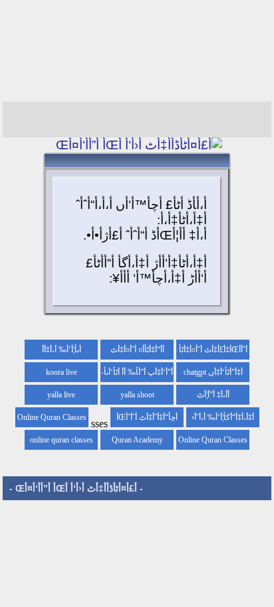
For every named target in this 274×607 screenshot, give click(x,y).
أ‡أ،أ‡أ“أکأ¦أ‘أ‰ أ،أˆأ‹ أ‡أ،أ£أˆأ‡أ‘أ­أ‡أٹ (223, 420)
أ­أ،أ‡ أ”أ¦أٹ (213, 394)
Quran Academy (137, 439)
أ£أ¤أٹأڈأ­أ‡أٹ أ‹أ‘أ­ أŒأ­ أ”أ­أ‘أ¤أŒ (76, 488)
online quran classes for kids (61, 442)
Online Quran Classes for (51, 420)
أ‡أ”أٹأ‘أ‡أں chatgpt (213, 372)
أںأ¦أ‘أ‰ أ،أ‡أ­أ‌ (61, 349)
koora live (61, 372)
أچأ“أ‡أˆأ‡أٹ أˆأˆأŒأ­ (147, 417)
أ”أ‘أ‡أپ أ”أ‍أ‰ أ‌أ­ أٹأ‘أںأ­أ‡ (138, 375)
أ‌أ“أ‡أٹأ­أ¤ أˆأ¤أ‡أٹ (137, 349)
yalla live (61, 394)
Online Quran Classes (212, 439)
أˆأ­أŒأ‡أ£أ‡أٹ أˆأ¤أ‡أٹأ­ (213, 349)
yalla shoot (137, 394)
